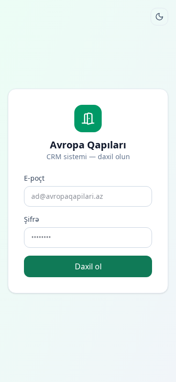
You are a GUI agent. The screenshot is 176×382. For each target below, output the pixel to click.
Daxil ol (88, 266)
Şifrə (31, 219)
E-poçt (34, 178)
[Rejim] (159, 16)
